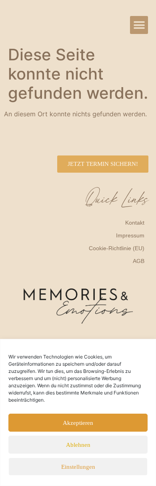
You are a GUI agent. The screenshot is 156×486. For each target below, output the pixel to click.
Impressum (130, 235)
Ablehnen (78, 445)
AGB (138, 261)
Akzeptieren (78, 423)
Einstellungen (78, 467)
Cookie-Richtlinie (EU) (116, 248)
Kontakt (134, 222)
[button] (139, 25)
